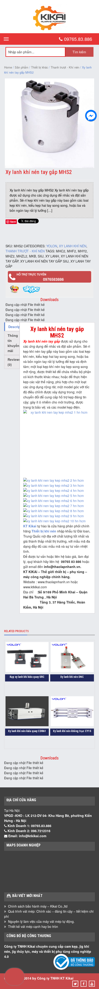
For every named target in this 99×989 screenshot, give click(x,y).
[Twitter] (75, 983)
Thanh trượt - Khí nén (65, 67)
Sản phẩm (21, 67)
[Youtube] (91, 983)
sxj (41, 256)
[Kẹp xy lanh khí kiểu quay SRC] (27, 657)
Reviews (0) (13, 362)
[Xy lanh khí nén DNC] (72, 657)
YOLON (51, 246)
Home (8, 67)
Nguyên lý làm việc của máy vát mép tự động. (41, 921)
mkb (32, 256)
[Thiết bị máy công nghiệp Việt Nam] (49, 29)
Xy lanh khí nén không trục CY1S (72, 731)
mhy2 (82, 251)
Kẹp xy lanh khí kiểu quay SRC (27, 676)
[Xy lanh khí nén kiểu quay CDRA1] (27, 711)
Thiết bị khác (39, 67)
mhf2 (71, 251)
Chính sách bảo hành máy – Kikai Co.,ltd (37, 906)
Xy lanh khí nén (72, 246)
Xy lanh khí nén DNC (72, 676)
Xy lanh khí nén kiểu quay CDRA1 (27, 731)
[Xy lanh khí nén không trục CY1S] (72, 711)
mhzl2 (21, 256)
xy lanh (52, 256)
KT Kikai (29, 526)
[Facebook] (83, 983)
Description (13, 326)
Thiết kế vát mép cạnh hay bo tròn (33, 926)
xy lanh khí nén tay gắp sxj (44, 261)
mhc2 (60, 251)
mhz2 (10, 256)
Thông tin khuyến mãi (13, 343)
